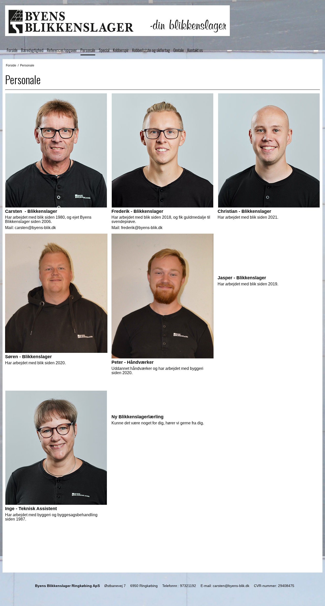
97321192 (188, 586)
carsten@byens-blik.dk (231, 586)
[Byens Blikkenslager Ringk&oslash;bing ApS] (162, 20)
